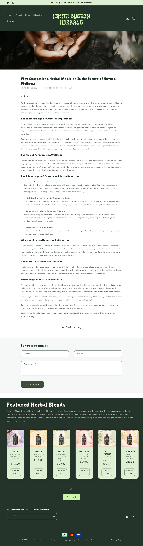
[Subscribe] (54, 516)
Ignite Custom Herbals (37, 540)
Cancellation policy (113, 540)
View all (71, 497)
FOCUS (61, 452)
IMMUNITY (130, 452)
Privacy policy (54, 540)
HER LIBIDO (84, 452)
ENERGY (38, 452)
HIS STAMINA (107, 453)
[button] (133, 18)
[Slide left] (65, 489)
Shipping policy (69, 540)
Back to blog (73, 327)
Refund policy (83, 540)
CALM (15, 452)
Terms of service (97, 540)
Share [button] (26, 96)
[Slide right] (78, 489)
